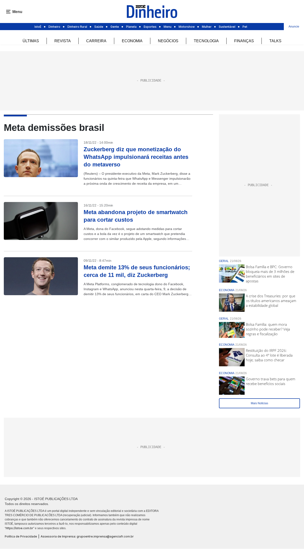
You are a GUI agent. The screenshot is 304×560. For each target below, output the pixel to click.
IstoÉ (37, 26)
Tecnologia (206, 41)
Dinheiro (54, 26)
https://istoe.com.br (19, 528)
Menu (167, 26)
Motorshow (187, 26)
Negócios (168, 41)
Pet (244, 26)
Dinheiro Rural (77, 26)
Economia (132, 41)
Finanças (244, 41)
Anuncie (294, 26)
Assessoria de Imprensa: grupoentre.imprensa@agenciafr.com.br (87, 536)
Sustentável (227, 26)
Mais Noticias (259, 403)
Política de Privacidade (21, 536)
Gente (114, 26)
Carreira (96, 41)
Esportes (150, 26)
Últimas (31, 41)
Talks (275, 41)
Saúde (98, 26)
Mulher (207, 26)
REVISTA (62, 41)
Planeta (131, 26)
